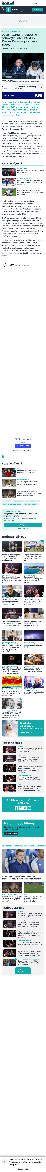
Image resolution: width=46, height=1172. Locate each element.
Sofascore (30, 451)
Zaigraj (23, 525)
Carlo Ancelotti (32, 501)
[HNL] (23, 728)
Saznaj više (23, 1169)
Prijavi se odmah (11, 833)
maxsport (7, 846)
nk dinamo (41, 846)
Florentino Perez (31, 504)
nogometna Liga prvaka (12, 504)
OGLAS (23, 21)
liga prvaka (29, 846)
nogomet (6, 501)
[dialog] (23, 1164)
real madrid (18, 501)
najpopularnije (13, 908)
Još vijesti (20, 971)
